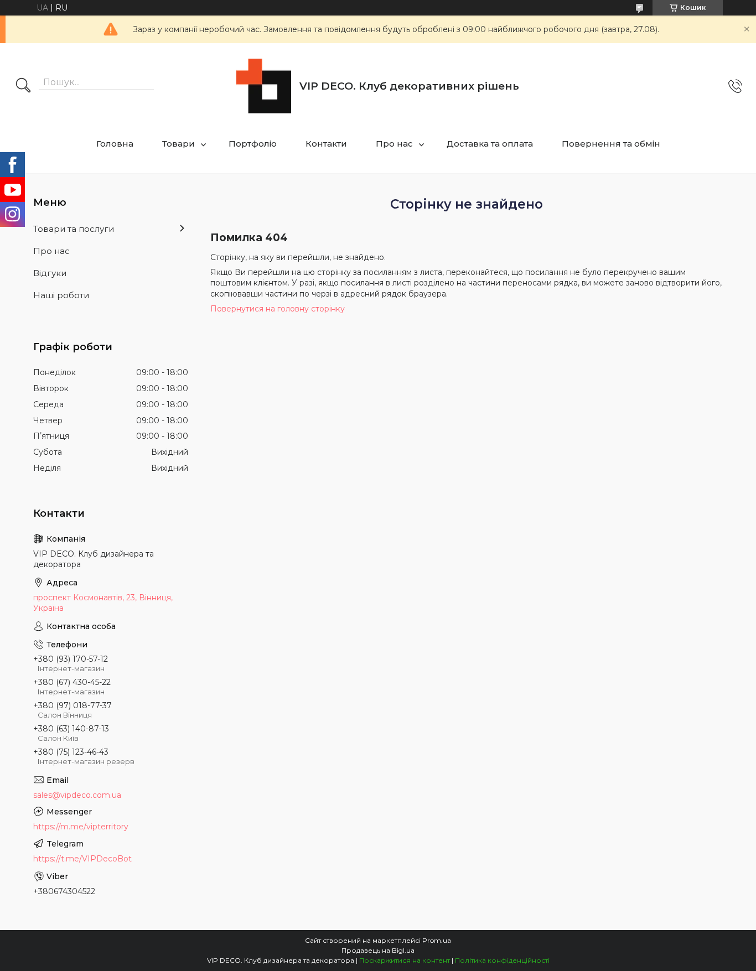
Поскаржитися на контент (404, 960)
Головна (114, 143)
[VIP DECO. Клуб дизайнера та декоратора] (263, 86)
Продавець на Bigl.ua (378, 950)
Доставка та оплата (490, 143)
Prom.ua (436, 940)
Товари (178, 143)
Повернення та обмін (611, 143)
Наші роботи (61, 295)
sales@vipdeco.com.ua (77, 795)
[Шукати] (23, 86)
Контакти (326, 143)
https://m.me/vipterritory (80, 827)
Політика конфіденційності (502, 960)
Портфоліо (253, 143)
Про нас (394, 143)
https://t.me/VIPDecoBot (82, 859)
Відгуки (49, 273)
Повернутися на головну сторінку (277, 309)
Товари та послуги (73, 229)
